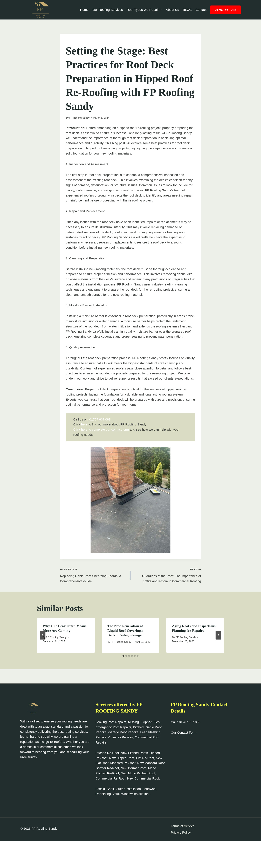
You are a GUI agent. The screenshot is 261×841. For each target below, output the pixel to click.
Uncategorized (76, 41)
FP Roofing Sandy (79, 117)
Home (84, 10)
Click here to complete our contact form (101, 429)
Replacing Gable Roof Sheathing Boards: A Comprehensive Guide (90, 575)
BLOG (187, 10)
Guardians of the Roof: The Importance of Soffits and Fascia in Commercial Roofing (171, 575)
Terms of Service (183, 826)
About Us (172, 10)
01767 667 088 (225, 10)
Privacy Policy (181, 832)
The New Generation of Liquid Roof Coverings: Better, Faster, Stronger (125, 630)
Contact (200, 10)
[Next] (218, 635)
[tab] (123, 656)
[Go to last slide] (42, 635)
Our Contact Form (183, 732)
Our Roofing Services (108, 10)
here (84, 424)
